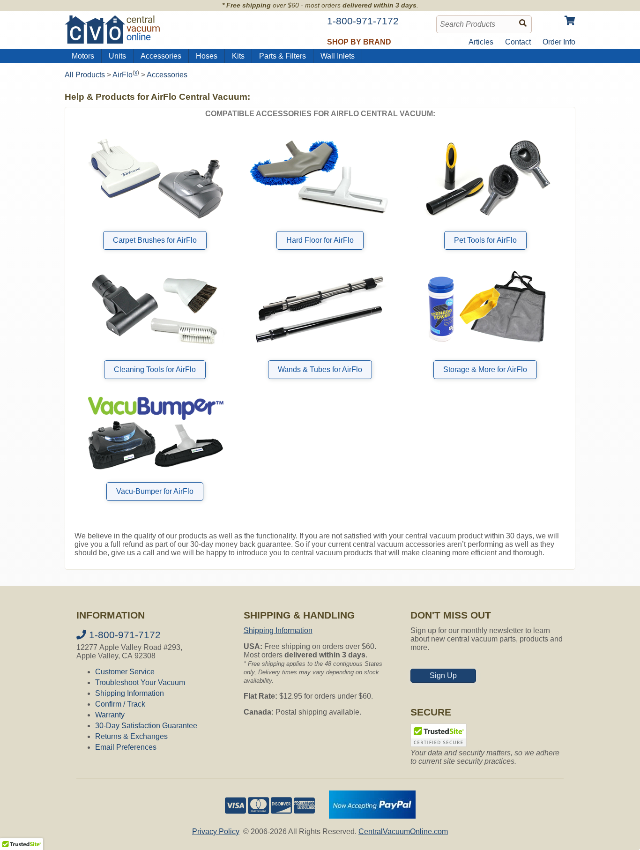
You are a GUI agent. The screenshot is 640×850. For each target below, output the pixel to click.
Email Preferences (125, 747)
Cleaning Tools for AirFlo (155, 369)
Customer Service (125, 672)
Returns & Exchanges (131, 736)
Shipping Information (129, 693)
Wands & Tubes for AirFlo (320, 369)
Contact (518, 42)
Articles (481, 42)
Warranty (110, 715)
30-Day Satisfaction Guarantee (146, 726)
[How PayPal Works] (372, 816)
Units (117, 56)
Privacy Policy (215, 831)
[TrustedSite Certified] (438, 735)
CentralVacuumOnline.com (403, 831)
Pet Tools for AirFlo (485, 240)
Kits (238, 56)
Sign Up (443, 675)
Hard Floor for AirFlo (320, 240)
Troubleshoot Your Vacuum (140, 682)
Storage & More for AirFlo (485, 369)
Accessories (161, 56)
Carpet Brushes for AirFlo (155, 240)
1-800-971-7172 (123, 634)
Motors (83, 56)
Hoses (206, 56)
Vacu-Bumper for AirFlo (154, 491)
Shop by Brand (359, 42)
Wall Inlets (337, 56)
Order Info (559, 42)
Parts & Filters (282, 56)
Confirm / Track (120, 704)
